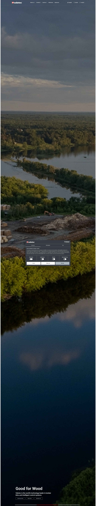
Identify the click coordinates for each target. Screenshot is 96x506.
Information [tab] (48, 245)
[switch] (42, 259)
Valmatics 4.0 (38, 498)
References (51, 2)
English (70, 2)
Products (38, 2)
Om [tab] (63, 245)
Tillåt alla (62, 263)
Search (76, 2)
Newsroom (57, 2)
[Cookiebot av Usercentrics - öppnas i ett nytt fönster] (65, 242)
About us (32, 2)
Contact (82, 2)
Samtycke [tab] (33, 245)
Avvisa (33, 263)
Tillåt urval (48, 263)
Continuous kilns (20, 498)
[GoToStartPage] (17, 2)
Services (44, 2)
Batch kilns (30, 498)
